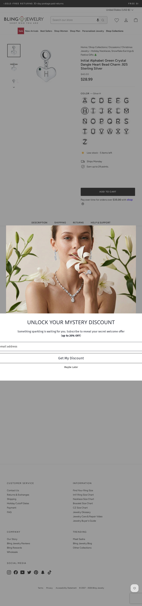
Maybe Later (71, 367)
